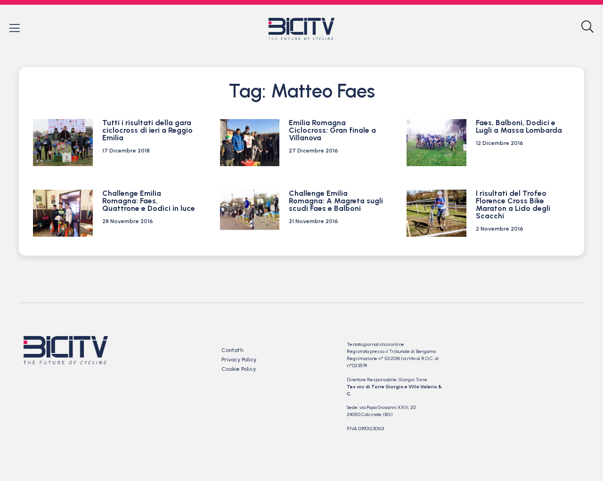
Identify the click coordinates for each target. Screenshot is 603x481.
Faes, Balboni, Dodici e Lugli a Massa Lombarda (519, 126)
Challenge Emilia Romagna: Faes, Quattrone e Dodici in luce (148, 201)
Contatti (232, 350)
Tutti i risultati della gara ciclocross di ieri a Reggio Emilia (147, 130)
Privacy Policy (238, 359)
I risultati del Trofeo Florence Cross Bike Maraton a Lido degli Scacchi (513, 204)
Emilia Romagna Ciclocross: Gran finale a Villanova (332, 130)
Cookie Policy (238, 369)
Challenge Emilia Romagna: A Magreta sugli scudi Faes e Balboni (336, 201)
